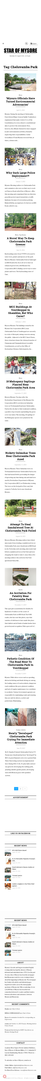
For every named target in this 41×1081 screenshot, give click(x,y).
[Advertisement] (20, 20)
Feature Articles (21, 730)
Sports (20, 590)
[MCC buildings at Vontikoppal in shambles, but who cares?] (20, 299)
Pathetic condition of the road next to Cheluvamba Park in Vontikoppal (20, 663)
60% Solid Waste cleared (19, 850)
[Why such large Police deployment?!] (20, 165)
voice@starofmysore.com (28, 1070)
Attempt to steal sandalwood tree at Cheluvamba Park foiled (20, 527)
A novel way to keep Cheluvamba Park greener (20, 241)
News (20, 95)
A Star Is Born (15, 1009)
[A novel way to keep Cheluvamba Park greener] (20, 230)
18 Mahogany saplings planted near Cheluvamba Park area (20, 384)
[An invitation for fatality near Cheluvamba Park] (20, 585)
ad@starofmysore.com (20, 1068)
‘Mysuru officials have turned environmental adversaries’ (20, 101)
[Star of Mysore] (20, 51)
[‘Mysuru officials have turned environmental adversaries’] (20, 90)
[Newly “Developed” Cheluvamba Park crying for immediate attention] (21, 725)
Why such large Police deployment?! (20, 174)
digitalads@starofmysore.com (23, 1065)
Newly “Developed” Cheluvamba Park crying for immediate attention (21, 738)
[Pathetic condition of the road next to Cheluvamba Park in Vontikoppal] (20, 651)
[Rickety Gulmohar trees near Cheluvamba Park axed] (20, 445)
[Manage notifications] (4, 1076)
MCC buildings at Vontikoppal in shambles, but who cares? (20, 311)
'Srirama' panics (17, 875)
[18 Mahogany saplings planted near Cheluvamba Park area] (20, 373)
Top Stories (22, 235)
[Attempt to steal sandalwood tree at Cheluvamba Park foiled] (20, 517)
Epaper (34, 43)
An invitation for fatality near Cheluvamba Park (20, 596)
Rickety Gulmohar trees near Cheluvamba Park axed (20, 456)
